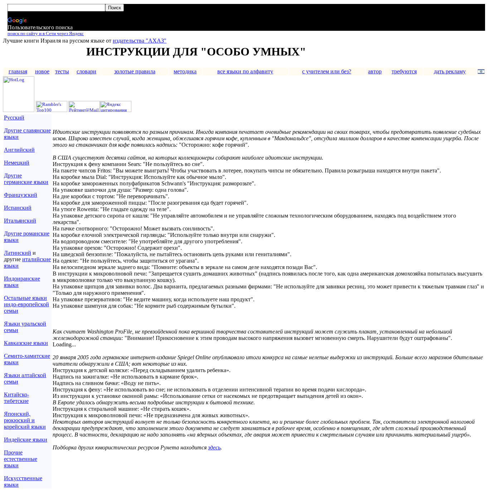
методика (185, 71)
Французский (20, 195)
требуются (404, 71)
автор (375, 71)
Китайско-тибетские (16, 397)
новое (42, 71)
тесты (62, 71)
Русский (14, 118)
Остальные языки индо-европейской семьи (26, 304)
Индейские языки (25, 440)
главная (18, 71)
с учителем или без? (326, 71)
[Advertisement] (137, 462)
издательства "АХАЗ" (139, 41)
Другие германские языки (26, 178)
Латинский (17, 253)
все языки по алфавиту (245, 71)
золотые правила (134, 71)
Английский (19, 150)
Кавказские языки (26, 343)
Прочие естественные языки (20, 458)
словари (86, 71)
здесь (214, 447)
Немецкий (16, 163)
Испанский (18, 208)
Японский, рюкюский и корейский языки (25, 420)
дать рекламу (450, 71)
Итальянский (20, 221)
